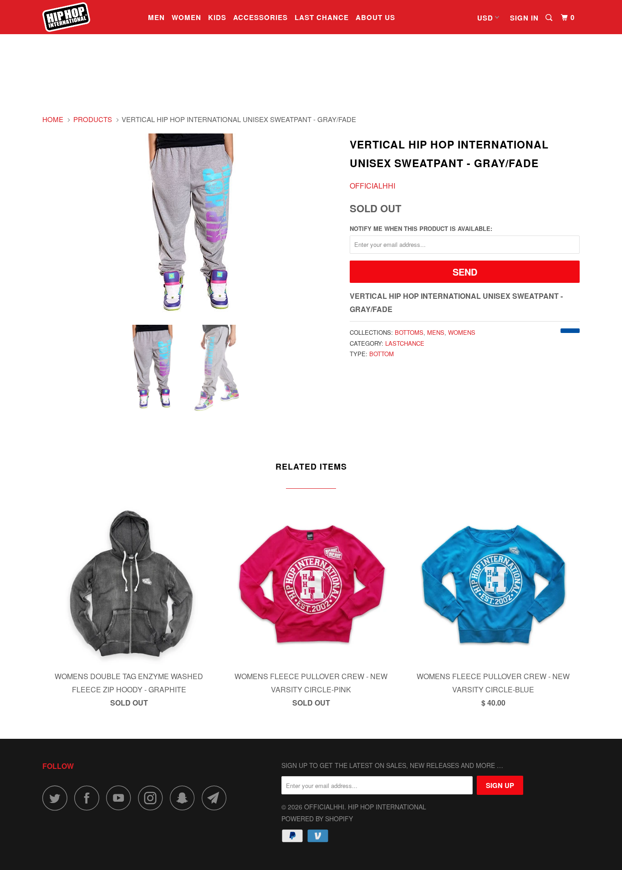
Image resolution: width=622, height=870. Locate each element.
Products (92, 119)
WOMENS (461, 332)
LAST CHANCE (322, 17)
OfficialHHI (372, 185)
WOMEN (186, 17)
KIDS (217, 17)
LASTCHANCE (404, 343)
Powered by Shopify (317, 818)
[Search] (550, 18)
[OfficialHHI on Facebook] (89, 797)
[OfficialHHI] (89, 17)
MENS (435, 332)
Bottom (381, 353)
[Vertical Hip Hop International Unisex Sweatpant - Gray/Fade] (191, 223)
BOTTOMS (409, 332)
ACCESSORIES (260, 17)
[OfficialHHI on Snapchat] (185, 797)
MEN (156, 17)
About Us (375, 17)
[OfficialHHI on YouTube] (121, 797)
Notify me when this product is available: (421, 228)
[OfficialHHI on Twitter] (57, 797)
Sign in (524, 18)
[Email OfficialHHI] (217, 797)
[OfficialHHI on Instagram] (153, 797)
